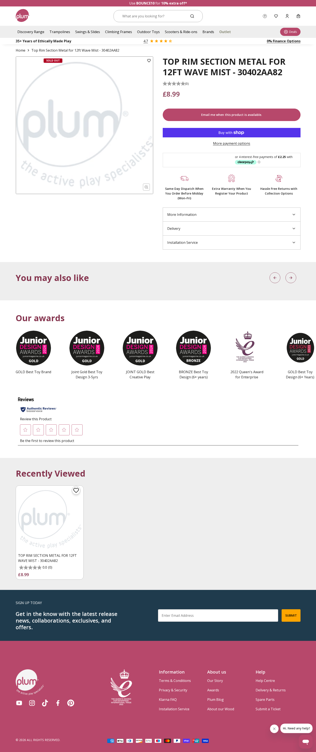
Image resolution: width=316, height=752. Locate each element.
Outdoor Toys (148, 31)
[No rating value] (174, 83)
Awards (213, 690)
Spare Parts (265, 699)
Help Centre (265, 680)
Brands (208, 31)
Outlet (225, 31)
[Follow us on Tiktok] (44, 703)
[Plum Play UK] (23, 16)
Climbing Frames (118, 31)
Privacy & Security (173, 690)
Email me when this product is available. (231, 115)
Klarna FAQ (168, 699)
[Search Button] (192, 16)
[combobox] (153, 16)
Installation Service (174, 709)
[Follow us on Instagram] (32, 703)
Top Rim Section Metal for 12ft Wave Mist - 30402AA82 (47, 558)
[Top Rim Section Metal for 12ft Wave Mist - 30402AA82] (49, 519)
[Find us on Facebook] (57, 703)
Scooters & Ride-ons (181, 31)
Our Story (215, 680)
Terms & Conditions (175, 680)
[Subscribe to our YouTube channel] (19, 703)
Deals (293, 32)
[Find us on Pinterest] (70, 703)
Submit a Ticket (268, 709)
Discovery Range (30, 31)
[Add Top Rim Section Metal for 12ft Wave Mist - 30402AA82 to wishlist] (76, 490)
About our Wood (220, 709)
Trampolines (59, 31)
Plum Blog (215, 699)
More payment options (231, 143)
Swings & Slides (87, 31)
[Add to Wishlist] (149, 60)
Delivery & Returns (271, 690)
